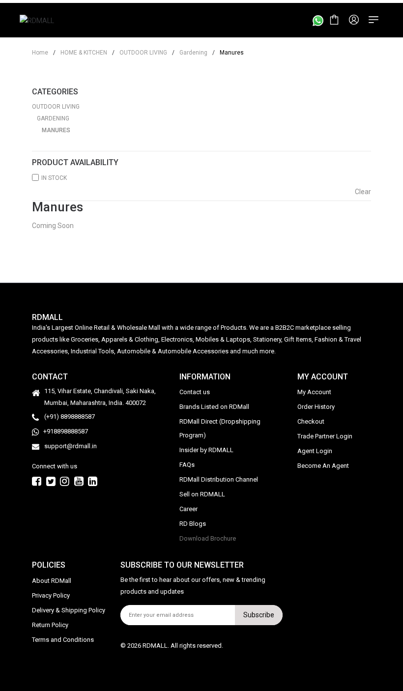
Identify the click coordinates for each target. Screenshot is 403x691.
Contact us (194, 392)
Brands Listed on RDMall (214, 406)
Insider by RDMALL (206, 450)
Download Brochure (207, 538)
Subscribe (258, 615)
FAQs (187, 464)
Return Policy (50, 625)
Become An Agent (323, 465)
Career (188, 509)
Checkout (310, 421)
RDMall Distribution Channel (218, 479)
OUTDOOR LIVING (139, 52)
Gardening (189, 52)
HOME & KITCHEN (80, 52)
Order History (316, 406)
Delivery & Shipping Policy (68, 610)
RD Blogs (192, 523)
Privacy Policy (51, 595)
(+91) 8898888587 (69, 416)
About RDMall (51, 580)
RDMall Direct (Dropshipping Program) (219, 428)
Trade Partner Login (324, 436)
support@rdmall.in (70, 446)
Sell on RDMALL (202, 494)
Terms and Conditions (63, 639)
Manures (56, 130)
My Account (314, 392)
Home (40, 52)
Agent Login (314, 451)
